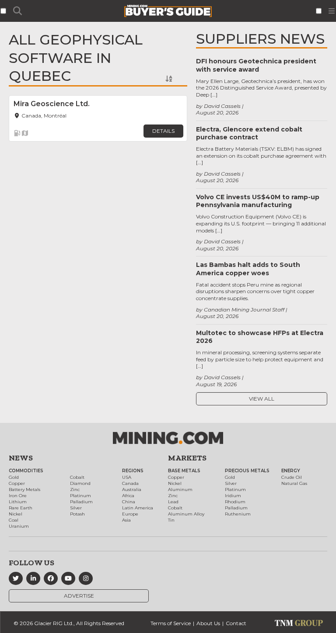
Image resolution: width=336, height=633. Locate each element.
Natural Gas (294, 483)
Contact (236, 623)
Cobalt (77, 477)
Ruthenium (238, 514)
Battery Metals (24, 489)
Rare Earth (20, 508)
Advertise (79, 595)
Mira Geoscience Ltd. (52, 104)
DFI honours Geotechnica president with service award (256, 65)
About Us (208, 623)
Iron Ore (18, 495)
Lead (173, 502)
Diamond (80, 483)
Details (163, 131)
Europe (130, 514)
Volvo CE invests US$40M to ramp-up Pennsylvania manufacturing (257, 201)
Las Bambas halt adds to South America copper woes (248, 269)
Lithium (18, 502)
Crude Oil (291, 477)
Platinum (80, 495)
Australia (131, 489)
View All (261, 398)
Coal (13, 520)
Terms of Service (170, 623)
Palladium (81, 502)
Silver (76, 508)
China (128, 502)
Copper (17, 483)
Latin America (137, 508)
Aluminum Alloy (186, 514)
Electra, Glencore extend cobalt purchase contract (249, 133)
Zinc (75, 489)
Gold (14, 477)
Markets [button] (187, 458)
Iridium (233, 495)
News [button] (21, 458)
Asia (126, 520)
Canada (130, 483)
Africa (128, 495)
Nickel (15, 514)
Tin (171, 520)
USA (126, 477)
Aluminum (180, 489)
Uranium (19, 526)
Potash (77, 514)
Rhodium (235, 502)
